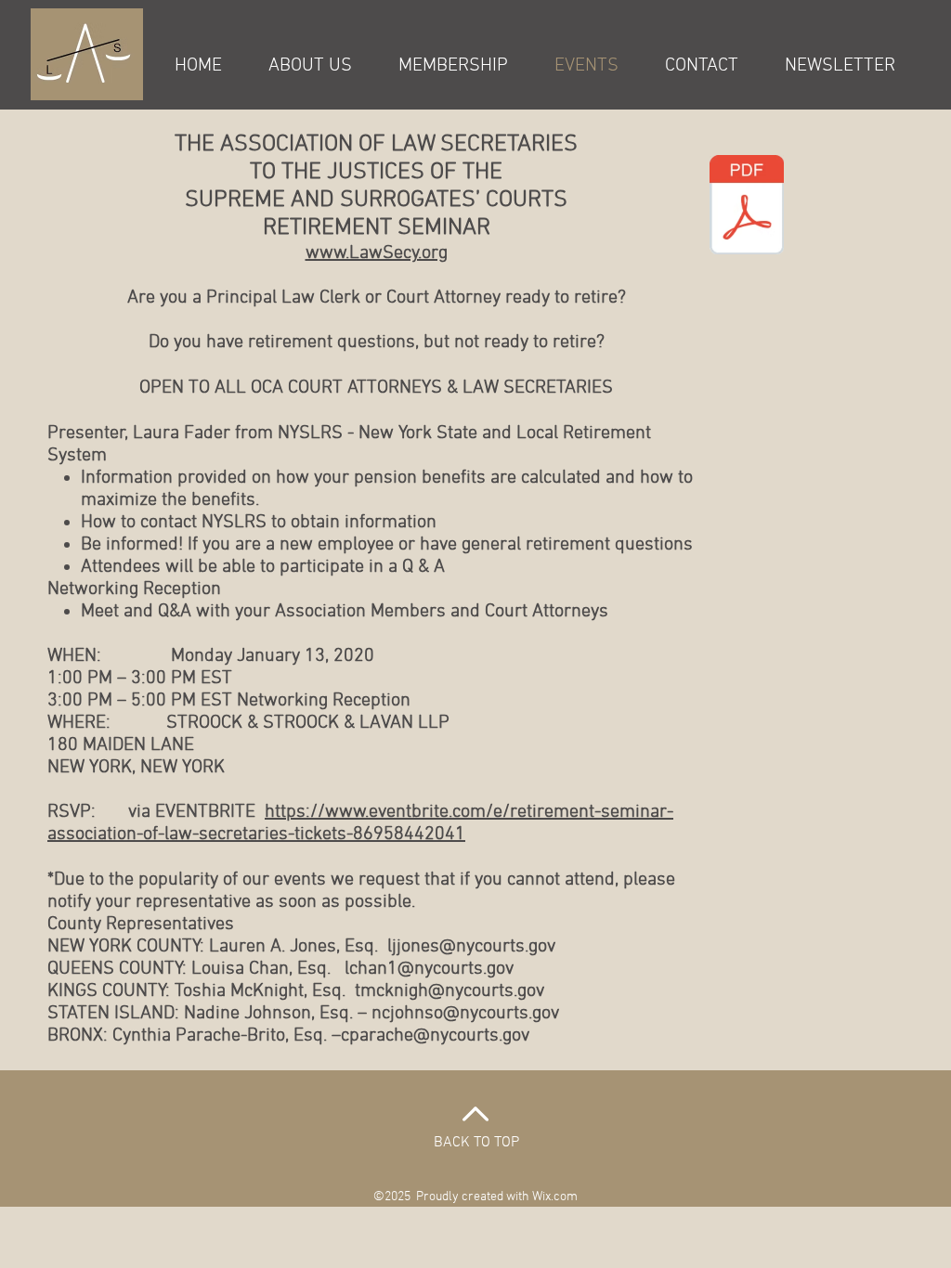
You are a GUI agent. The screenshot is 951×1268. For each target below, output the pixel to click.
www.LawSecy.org (377, 253)
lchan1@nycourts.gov (429, 969)
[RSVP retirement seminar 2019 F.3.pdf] (746, 207)
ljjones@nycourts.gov (471, 947)
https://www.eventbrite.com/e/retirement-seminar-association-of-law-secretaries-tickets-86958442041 (360, 823)
